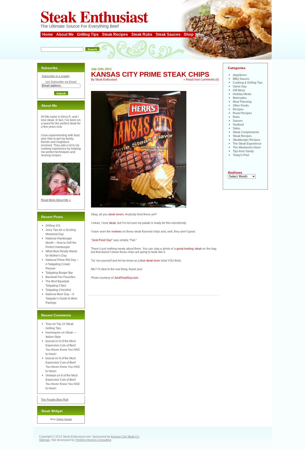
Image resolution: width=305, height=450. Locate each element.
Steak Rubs (141, 34)
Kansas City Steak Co (125, 436)
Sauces (238, 120)
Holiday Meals (242, 94)
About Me (65, 34)
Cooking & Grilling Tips (248, 82)
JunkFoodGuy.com (126, 277)
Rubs (236, 117)
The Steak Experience (247, 143)
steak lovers (116, 214)
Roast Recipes (242, 113)
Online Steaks (64, 419)
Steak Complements (246, 132)
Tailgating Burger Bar (59, 272)
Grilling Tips (88, 34)
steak (112, 223)
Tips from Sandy (243, 151)
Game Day (240, 86)
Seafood (238, 124)
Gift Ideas (239, 90)
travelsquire (53, 332)
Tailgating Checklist (58, 290)
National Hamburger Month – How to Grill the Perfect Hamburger (61, 243)
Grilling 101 (53, 225)
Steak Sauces (168, 34)
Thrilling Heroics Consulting (93, 440)
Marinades (240, 98)
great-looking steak (189, 248)
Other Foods (241, 105)
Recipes (238, 109)
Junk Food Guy (102, 240)
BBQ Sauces (241, 79)
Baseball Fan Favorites (60, 277)
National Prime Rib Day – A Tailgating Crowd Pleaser (62, 264)
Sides (236, 128)
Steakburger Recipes (246, 140)
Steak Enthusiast (94, 16)
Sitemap (44, 440)
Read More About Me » (56, 200)
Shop (188, 34)
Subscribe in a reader (56, 76)
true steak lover (150, 260)
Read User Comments (200, 79)
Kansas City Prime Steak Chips (150, 74)
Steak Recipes (115, 34)
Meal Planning (242, 101)
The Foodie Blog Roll (54, 399)
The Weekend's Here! (247, 147)
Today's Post (241, 155)
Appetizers (240, 75)
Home (47, 34)
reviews (117, 231)
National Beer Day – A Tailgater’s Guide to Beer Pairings (61, 298)
